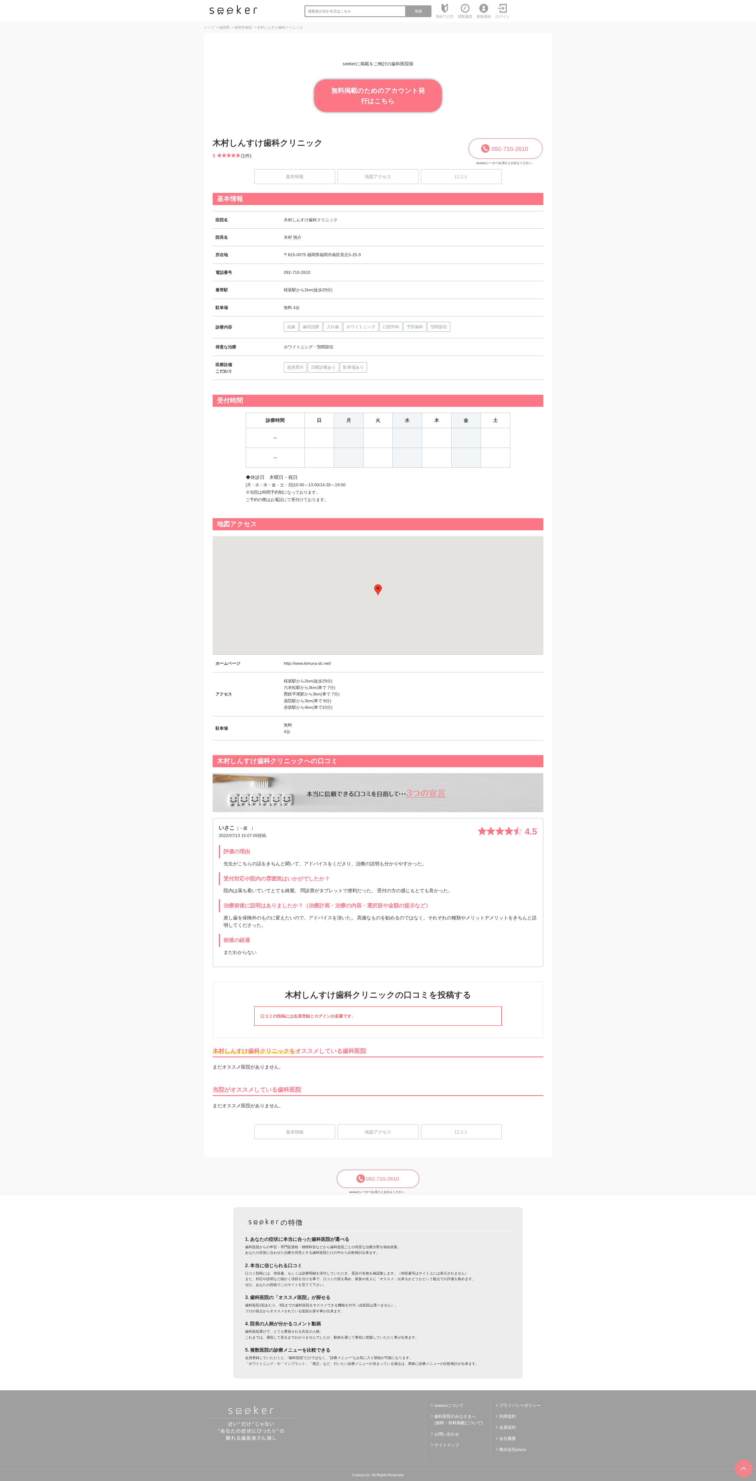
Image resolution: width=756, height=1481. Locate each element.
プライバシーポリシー (520, 1405)
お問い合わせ (446, 1434)
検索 (418, 11)
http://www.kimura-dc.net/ (307, 663)
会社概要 (507, 1438)
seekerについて (449, 1405)
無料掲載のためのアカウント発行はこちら (378, 96)
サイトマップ (446, 1445)
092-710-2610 (509, 149)
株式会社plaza (512, 1449)
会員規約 (507, 1427)
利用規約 (507, 1416)
